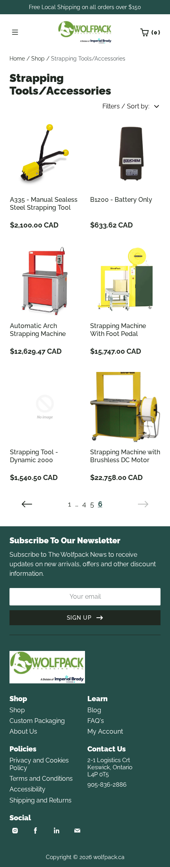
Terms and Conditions (41, 778)
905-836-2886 (107, 784)
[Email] (77, 830)
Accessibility (27, 789)
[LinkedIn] (56, 830)
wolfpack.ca (109, 857)
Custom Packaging (37, 721)
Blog (94, 710)
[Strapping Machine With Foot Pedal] (125, 281)
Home (17, 58)
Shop (38, 58)
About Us (23, 731)
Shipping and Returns (40, 800)
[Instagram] (15, 830)
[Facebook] (35, 830)
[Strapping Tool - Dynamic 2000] (45, 407)
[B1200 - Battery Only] (125, 155)
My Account (105, 731)
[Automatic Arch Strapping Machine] (45, 281)
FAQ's (95, 721)
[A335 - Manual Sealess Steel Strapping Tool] (45, 155)
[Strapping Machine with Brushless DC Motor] (125, 407)
